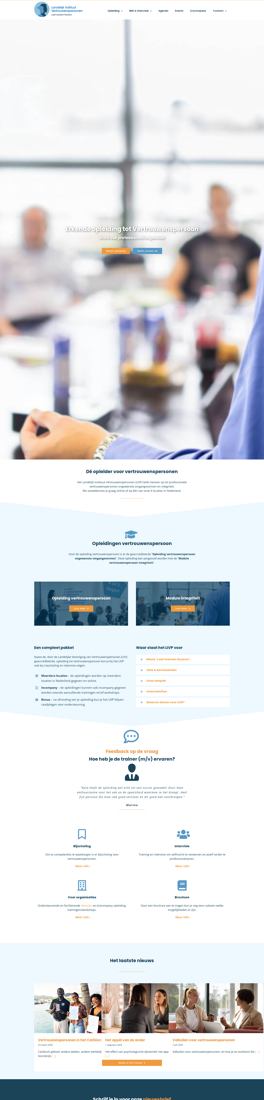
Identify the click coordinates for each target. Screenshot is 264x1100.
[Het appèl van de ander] (148, 999)
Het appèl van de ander (125, 1031)
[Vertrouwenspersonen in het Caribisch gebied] (81, 999)
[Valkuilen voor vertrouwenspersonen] (216, 999)
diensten (86, 896)
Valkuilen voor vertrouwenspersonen (203, 1031)
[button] (183, 659)
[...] (53, 1047)
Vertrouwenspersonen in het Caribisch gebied (77, 1031)
